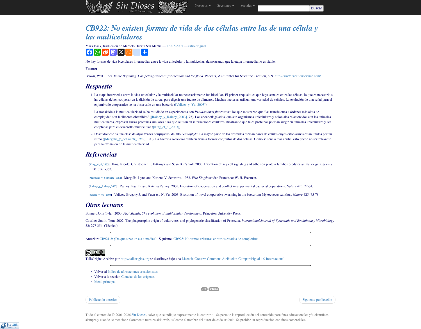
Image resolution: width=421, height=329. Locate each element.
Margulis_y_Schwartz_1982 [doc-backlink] (105, 178)
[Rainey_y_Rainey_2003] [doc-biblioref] (169, 117)
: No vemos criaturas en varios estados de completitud (216, 239)
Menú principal (105, 281)
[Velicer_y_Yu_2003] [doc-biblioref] (190, 104)
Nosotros (202, 5)
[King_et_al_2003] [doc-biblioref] (166, 127)
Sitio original (197, 46)
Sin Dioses (139, 315)
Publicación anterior (103, 299)
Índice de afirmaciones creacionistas (133, 271)
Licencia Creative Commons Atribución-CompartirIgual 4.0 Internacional (233, 258)
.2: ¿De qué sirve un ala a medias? (128, 239)
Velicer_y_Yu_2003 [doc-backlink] (100, 195)
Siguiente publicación (317, 299)
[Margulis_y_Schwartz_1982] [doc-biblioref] (124, 139)
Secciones (224, 5)
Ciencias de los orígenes (138, 276)
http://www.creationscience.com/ (298, 76)
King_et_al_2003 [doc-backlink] (99, 164)
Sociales (247, 5)
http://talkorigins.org (135, 258)
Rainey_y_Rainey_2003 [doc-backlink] (103, 186)
